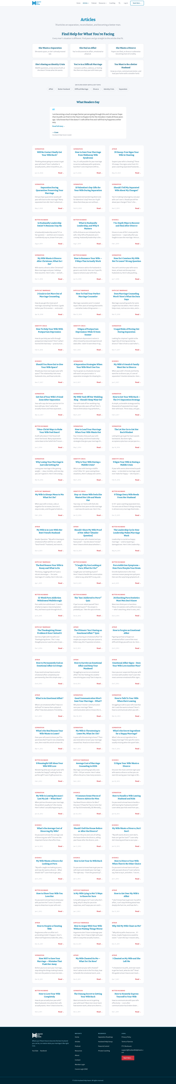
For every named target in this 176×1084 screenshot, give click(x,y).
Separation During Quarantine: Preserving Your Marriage (49, 190)
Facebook (43, 1051)
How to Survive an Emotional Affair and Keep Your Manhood (88, 666)
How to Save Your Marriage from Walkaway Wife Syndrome (88, 155)
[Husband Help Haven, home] (36, 3)
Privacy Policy (126, 1037)
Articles (85, 3)
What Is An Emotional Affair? (49, 698)
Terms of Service (127, 1042)
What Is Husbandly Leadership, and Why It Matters (88, 226)
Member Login (80, 1064)
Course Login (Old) (81, 1069)
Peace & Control (103, 1046)
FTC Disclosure (127, 1046)
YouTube (35, 1051)
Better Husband (64, 89)
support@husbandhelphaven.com (132, 1051)
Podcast (94, 3)
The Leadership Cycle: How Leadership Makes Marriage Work (126, 533)
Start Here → (137, 3)
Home (78, 3)
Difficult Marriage (81, 89)
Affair (51, 89)
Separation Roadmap (105, 1037)
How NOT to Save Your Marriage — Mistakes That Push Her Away (49, 961)
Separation (123, 89)
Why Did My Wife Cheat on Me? (126, 926)
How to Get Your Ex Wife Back (88, 861)
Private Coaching (104, 1051)
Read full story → (58, 126)
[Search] (120, 3)
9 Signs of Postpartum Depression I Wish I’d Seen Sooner (88, 332)
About (77, 1055)
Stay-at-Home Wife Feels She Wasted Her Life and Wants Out (88, 497)
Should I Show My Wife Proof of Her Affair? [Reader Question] (88, 533)
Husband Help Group (105, 1042)
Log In (126, 3)
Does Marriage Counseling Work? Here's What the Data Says (126, 296)
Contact (77, 1060)
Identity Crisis (109, 89)
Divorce (96, 89)
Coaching (112, 3)
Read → (61, 173)
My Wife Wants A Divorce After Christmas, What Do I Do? (49, 261)
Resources (102, 3)
